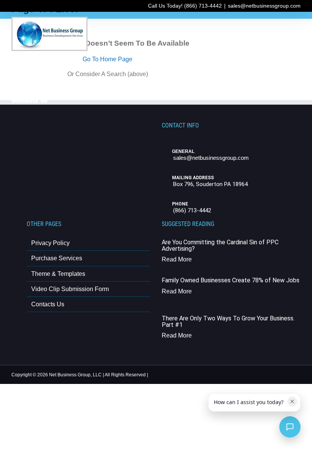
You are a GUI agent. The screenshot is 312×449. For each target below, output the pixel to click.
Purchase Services (56, 258)
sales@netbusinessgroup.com (264, 6)
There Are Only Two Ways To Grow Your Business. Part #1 (228, 321)
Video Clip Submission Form (70, 289)
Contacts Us (47, 304)
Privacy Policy (50, 243)
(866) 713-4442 (192, 210)
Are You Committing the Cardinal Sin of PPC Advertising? (220, 245)
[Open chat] (290, 427)
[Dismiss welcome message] (292, 401)
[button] (70, 99)
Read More (177, 259)
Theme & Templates (58, 274)
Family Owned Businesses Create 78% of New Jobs (230, 280)
